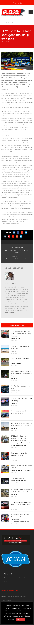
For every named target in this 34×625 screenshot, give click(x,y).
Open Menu (31, 12)
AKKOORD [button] (20, 619)
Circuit (13, 338)
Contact (6, 582)
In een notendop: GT (17, 478)
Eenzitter (19, 416)
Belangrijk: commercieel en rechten (15, 578)
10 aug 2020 (5, 42)
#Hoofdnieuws (11, 21)
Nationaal (19, 470)
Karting (18, 363)
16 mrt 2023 (14, 340)
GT (17, 403)
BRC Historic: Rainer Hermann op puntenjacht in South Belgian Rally (21, 373)
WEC (17, 507)
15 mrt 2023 (14, 353)
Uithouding (27, 470)
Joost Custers (11, 283)
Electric (13, 351)
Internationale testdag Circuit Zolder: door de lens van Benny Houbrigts (21, 334)
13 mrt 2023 (14, 509)
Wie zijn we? (8, 574)
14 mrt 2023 (14, 430)
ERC (22, 458)
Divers (18, 338)
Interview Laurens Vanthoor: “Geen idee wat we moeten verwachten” (20, 517)
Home (3, 21)
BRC (12, 378)
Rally (15, 378)
